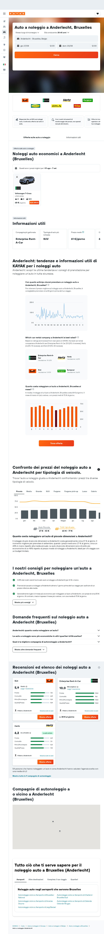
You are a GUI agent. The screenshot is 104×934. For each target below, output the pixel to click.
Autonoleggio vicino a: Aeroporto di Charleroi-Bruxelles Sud (75, 896)
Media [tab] (29, 491)
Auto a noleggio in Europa (36, 926)
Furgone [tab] (57, 491)
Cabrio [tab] (94, 491)
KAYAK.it (15, 926)
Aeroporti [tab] (20, 879)
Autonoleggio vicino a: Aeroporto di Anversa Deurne (35, 902)
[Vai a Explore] (4, 44)
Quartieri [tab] (74, 879)
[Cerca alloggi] (4, 26)
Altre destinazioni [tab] (36, 879)
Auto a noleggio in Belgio (57, 926)
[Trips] (4, 57)
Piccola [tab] (19, 491)
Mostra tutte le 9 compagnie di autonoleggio (32, 776)
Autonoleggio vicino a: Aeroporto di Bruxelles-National (36, 896)
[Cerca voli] (4, 21)
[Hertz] (49, 726)
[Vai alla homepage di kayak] (17, 13)
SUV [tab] (48, 491)
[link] (56, 443)
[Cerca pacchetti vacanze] (4, 37)
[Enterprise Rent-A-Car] (94, 681)
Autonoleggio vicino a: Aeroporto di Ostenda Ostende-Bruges (74, 902)
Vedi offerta (34, 202)
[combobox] (27, 32)
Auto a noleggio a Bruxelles (78, 926)
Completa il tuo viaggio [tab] (57, 879)
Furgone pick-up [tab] (71, 491)
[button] (4, 13)
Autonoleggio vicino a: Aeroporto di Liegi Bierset (37, 907)
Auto (23, 926)
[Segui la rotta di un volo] (4, 50)
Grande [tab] (39, 491)
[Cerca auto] (4, 32)
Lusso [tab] (84, 491)
